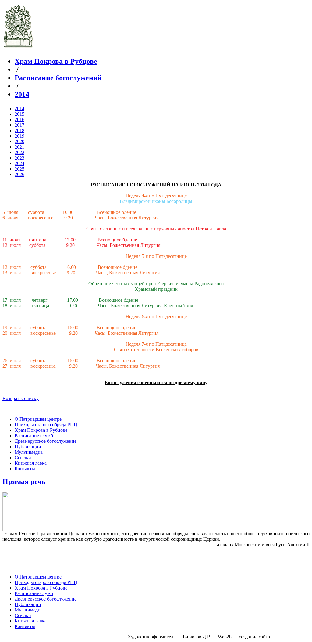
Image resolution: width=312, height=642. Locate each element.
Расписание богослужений (58, 78)
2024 (19, 163)
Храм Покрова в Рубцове (56, 61)
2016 (19, 119)
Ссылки (23, 457)
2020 (19, 141)
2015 (19, 114)
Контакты (25, 468)
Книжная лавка (31, 463)
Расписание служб (34, 435)
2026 (19, 174)
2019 (19, 136)
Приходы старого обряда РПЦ (46, 424)
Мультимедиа (29, 452)
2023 (19, 158)
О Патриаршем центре (38, 419)
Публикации (28, 446)
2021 (19, 147)
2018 (19, 130)
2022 (19, 152)
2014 (22, 94)
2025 (19, 168)
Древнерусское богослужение (45, 441)
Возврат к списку (20, 398)
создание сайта (254, 636)
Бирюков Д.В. (197, 636)
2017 (19, 125)
